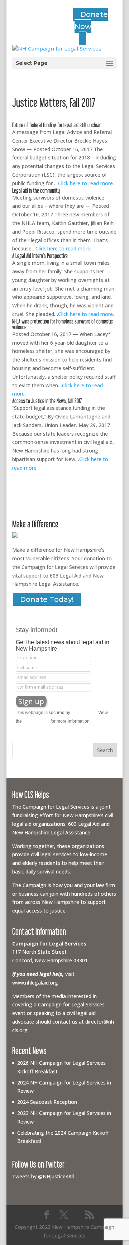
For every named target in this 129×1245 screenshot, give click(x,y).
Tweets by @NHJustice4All (43, 1176)
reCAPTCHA (83, 712)
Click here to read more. (86, 183)
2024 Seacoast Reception (47, 1101)
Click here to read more (62, 248)
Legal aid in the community (36, 190)
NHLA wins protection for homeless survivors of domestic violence (62, 324)
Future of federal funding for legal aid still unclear (56, 124)
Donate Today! (47, 599)
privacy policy (36, 721)
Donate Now (91, 20)
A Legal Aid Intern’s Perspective (40, 255)
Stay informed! (36, 629)
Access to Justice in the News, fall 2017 (47, 400)
